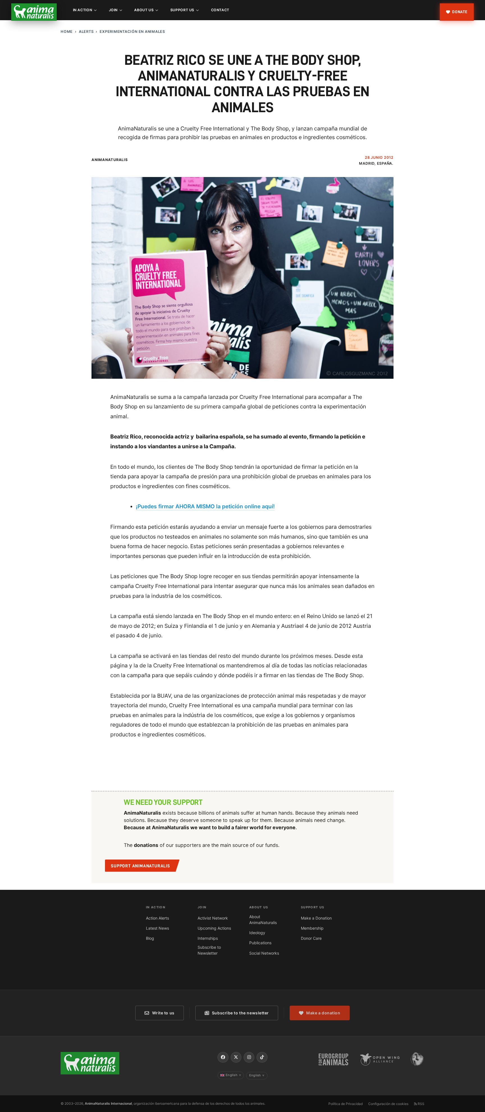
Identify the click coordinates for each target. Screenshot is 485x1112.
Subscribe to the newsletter (240, 1012)
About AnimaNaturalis (263, 919)
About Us (144, 10)
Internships (208, 938)
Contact (220, 10)
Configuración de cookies (388, 1104)
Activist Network (213, 918)
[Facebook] (223, 1057)
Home (67, 31)
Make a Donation (316, 918)
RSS (420, 1104)
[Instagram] (249, 1057)
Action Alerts (157, 918)
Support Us (182, 10)
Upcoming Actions (214, 928)
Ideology (257, 932)
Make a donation (323, 1012)
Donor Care (311, 938)
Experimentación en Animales (132, 31)
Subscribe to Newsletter (209, 950)
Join (113, 10)
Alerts (86, 31)
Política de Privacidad (345, 1104)
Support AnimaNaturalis (140, 866)
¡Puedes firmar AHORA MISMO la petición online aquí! (205, 506)
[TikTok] (262, 1057)
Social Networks (264, 953)
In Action (82, 10)
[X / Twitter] (236, 1057)
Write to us (163, 1012)
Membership (312, 928)
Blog (150, 938)
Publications (260, 942)
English (233, 1075)
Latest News (157, 928)
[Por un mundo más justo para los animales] (34, 12)
